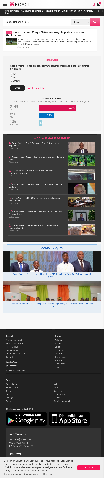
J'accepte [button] (89, 467)
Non (15, 77)
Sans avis (16, 81)
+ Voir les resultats (35, 88)
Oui (14, 74)
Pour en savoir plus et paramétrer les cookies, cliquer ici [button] (30, 474)
